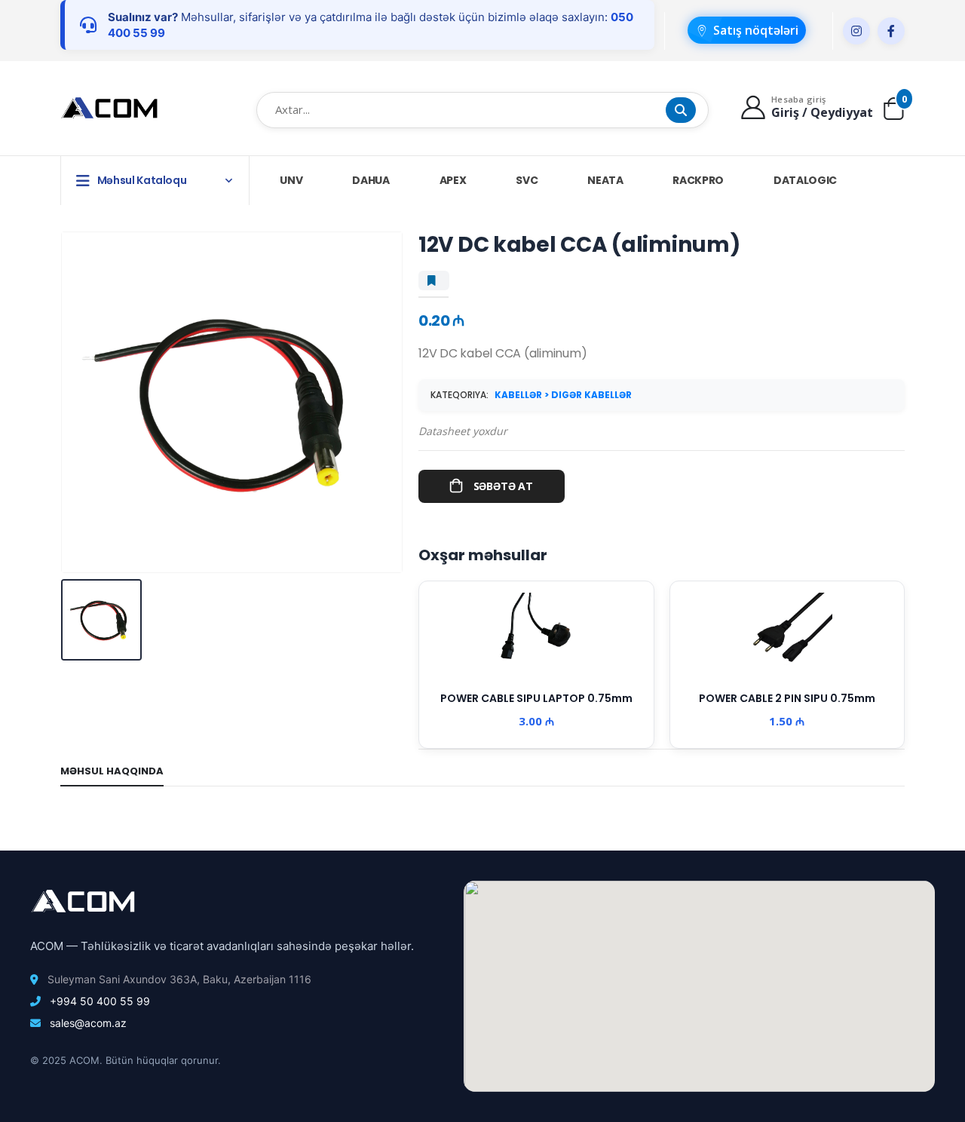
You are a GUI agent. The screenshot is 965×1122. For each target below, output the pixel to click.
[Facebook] (891, 30)
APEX (453, 180)
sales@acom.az (88, 1022)
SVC (527, 180)
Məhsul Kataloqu (142, 180)
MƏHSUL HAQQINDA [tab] (112, 771)
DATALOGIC (805, 180)
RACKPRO (698, 180)
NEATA (605, 180)
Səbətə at (503, 486)
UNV (291, 180)
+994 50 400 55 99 (100, 1001)
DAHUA (370, 180)
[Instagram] (856, 30)
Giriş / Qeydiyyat (822, 112)
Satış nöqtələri (755, 30)
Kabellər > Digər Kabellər (563, 394)
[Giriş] (755, 107)
